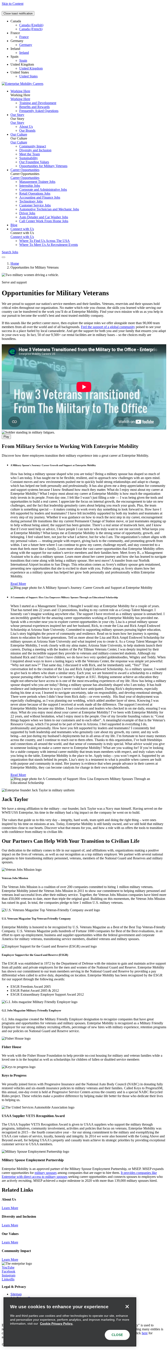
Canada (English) (31, 25)
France (24, 37)
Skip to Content (12, 3)
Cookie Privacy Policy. (56, 1323)
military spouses (46, 1173)
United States (28, 76)
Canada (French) (30, 29)
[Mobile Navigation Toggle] (3, 257)
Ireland (24, 52)
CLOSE (117, 1335)
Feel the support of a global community (108, 327)
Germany (25, 45)
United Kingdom (31, 68)
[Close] (127, 1306)
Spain (23, 60)
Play (6, 436)
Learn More (10, 1208)
